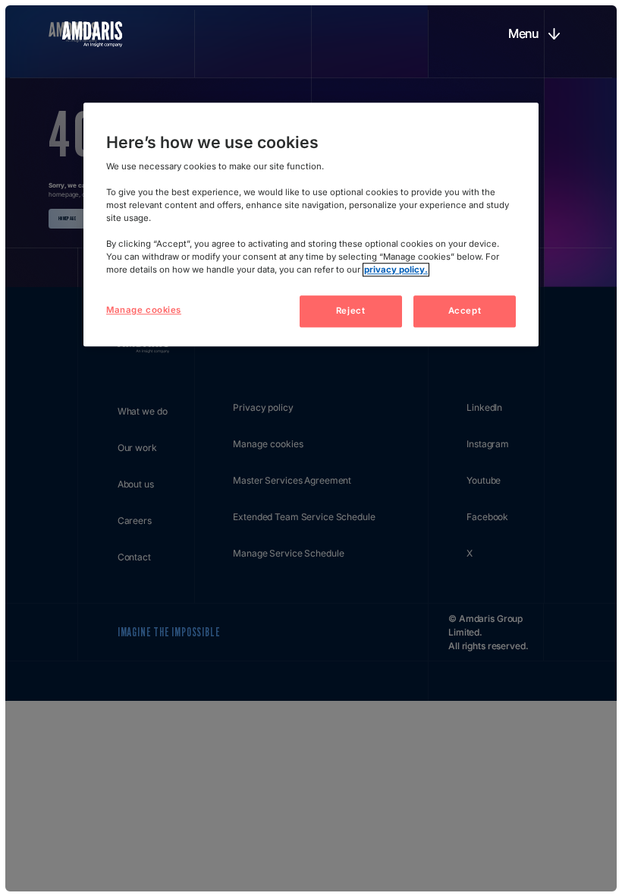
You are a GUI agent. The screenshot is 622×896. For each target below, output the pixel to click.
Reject (350, 310)
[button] (533, 33)
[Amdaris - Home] (92, 34)
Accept (464, 310)
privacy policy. (396, 269)
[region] (311, 224)
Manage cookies (143, 309)
